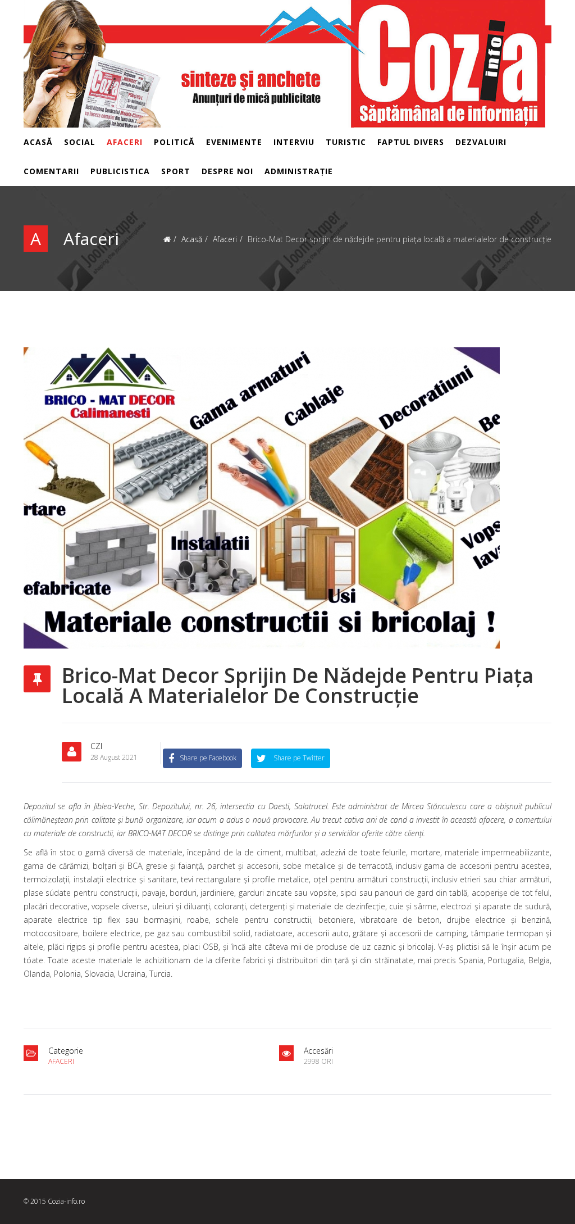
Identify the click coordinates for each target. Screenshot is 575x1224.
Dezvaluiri (480, 142)
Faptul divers (410, 142)
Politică (174, 142)
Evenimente (234, 142)
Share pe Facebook (208, 758)
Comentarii (51, 171)
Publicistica (120, 171)
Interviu (293, 142)
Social (79, 142)
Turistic (346, 142)
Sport (175, 171)
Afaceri (125, 142)
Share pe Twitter (298, 758)
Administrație (298, 171)
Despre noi (227, 171)
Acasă (38, 142)
